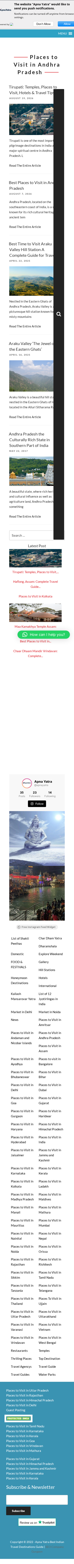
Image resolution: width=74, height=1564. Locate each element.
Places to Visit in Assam (50, 1048)
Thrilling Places (21, 1358)
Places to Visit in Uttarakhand (50, 1314)
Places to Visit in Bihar (50, 1074)
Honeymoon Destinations (19, 980)
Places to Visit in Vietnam (50, 1327)
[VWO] (14, 24)
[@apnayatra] (27, 783)
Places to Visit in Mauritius (22, 1222)
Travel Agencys (21, 1366)
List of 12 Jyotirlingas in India (48, 999)
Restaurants (19, 1350)
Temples (44, 1350)
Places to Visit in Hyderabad (22, 1139)
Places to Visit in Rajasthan (22, 1261)
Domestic (17, 954)
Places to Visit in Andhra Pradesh (50, 1035)
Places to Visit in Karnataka (22, 1170)
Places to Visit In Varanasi (22, 1327)
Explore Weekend (51, 954)
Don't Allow (43, 24)
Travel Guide (47, 1366)
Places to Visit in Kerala (50, 1170)
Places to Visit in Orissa (50, 1249)
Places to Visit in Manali (22, 1209)
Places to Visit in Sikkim (22, 1274)
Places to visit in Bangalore (50, 1061)
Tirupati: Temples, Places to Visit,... (35, 572)
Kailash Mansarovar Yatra (23, 996)
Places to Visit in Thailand (22, 1301)
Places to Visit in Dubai (50, 1087)
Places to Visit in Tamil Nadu (50, 1274)
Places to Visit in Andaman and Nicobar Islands (22, 1038)
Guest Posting (15, 1410)
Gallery (44, 962)
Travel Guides (20, 1374)
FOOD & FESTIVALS (18, 964)
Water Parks (47, 1374)
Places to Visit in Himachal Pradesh (51, 1126)
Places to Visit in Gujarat (50, 1100)
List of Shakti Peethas (20, 941)
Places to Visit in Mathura (50, 1209)
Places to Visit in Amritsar (50, 1022)
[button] (62, 33)
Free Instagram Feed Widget (39, 927)
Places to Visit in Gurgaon (22, 1113)
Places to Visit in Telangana (50, 1288)
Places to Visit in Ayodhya (22, 1061)
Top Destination (49, 1358)
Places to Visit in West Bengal (50, 1340)
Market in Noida (50, 1012)
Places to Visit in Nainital (22, 1235)
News (14, 1019)
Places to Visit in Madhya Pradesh (22, 1196)
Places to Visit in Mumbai (50, 1222)
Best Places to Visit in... (35, 641)
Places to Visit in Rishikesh (50, 1261)
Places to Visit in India (50, 1139)
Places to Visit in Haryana (22, 1126)
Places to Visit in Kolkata (35, 596)
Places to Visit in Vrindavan (22, 1340)
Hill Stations (47, 970)
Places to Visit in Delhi (22, 1087)
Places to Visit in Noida (22, 1249)
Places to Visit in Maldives (50, 1196)
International (48, 986)
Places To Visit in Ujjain (50, 1301)
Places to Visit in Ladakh (50, 1183)
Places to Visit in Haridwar (50, 1113)
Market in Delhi (21, 1012)
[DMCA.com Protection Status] (18, 1418)
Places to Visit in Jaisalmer (22, 1152)
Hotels (43, 978)
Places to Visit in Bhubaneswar (22, 1074)
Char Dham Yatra (50, 938)
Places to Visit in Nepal (50, 1235)
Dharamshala (48, 946)
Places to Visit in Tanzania (22, 1288)
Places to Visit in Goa (22, 1100)
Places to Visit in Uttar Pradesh (22, 1314)
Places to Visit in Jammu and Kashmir (50, 1155)
